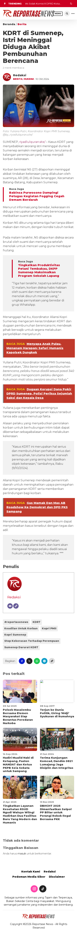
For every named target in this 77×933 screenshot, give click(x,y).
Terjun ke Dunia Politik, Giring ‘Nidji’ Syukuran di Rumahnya (57, 713)
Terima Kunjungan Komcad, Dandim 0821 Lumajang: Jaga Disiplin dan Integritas (56, 762)
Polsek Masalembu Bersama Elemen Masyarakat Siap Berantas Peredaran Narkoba (18, 716)
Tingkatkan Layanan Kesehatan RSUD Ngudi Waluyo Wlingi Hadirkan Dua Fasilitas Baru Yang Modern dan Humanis (20, 814)
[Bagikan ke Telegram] (44, 661)
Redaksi (14, 597)
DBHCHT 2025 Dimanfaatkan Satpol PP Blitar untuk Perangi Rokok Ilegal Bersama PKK (56, 812)
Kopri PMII (49, 628)
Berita (22, 24)
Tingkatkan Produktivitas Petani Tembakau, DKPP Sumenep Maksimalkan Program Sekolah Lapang (39, 270)
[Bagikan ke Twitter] (29, 661)
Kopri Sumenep (15, 634)
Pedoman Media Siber (28, 876)
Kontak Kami (30, 871)
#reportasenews (16, 622)
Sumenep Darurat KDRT (21, 647)
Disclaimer (57, 876)
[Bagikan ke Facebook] (22, 661)
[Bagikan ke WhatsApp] (37, 661)
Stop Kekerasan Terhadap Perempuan (31, 640)
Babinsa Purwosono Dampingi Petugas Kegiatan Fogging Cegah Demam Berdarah (36, 196)
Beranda (9, 24)
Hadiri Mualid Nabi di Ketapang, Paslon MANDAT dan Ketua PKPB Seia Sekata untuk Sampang (18, 764)
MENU (58, 13)
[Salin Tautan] (52, 661)
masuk (22, 853)
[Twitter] (42, 889)
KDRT (36, 622)
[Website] (16, 606)
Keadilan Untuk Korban (21, 628)
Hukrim (29, 78)
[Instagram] (34, 889)
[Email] (10, 606)
